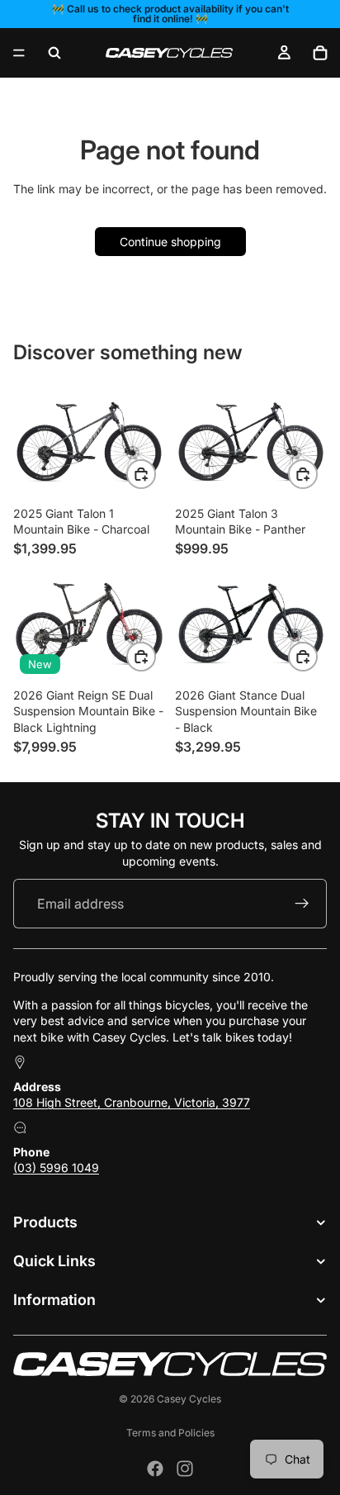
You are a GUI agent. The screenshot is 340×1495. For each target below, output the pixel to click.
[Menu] (19, 53)
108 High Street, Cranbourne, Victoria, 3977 (131, 1103)
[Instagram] (185, 1468)
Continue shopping (170, 242)
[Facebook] (155, 1468)
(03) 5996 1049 (56, 1168)
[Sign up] (302, 904)
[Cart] (320, 53)
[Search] (54, 53)
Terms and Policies (170, 1432)
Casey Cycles (189, 1399)
